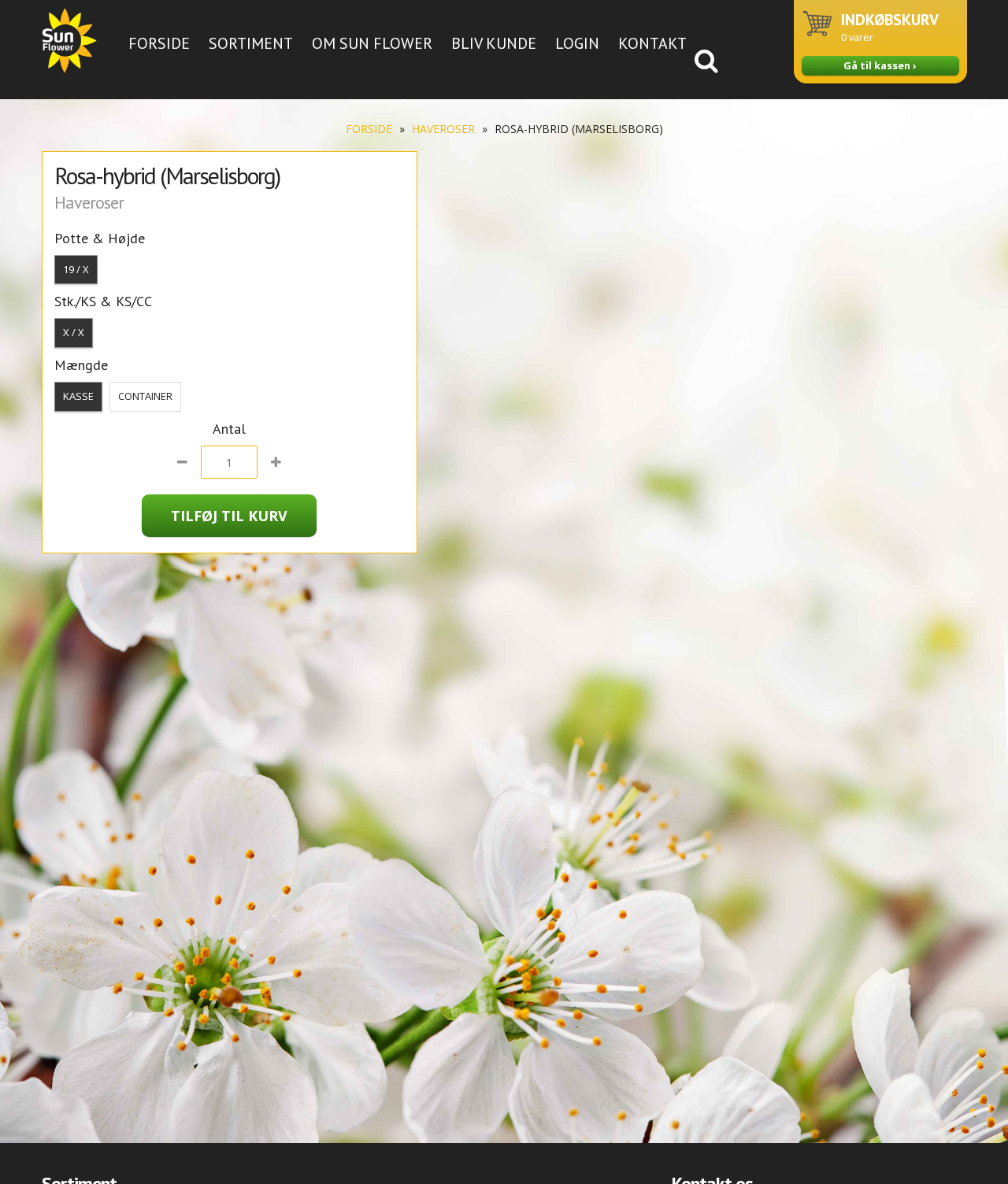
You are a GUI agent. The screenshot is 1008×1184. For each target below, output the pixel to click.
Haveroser (443, 128)
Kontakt (652, 43)
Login (577, 43)
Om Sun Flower (372, 43)
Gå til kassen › (880, 65)
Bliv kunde (493, 43)
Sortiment (251, 43)
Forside (159, 43)
